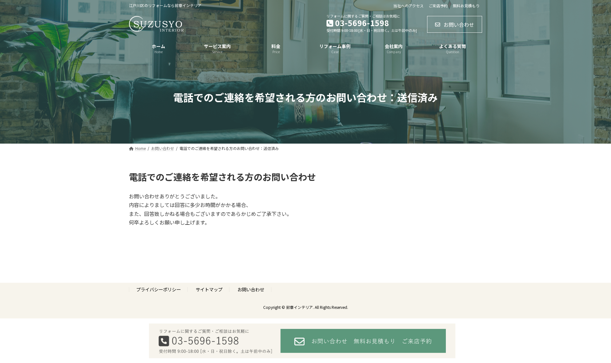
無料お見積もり (466, 5)
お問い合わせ (250, 289)
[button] (454, 24)
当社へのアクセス (408, 5)
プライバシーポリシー (158, 289)
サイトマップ (209, 289)
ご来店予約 (438, 5)
